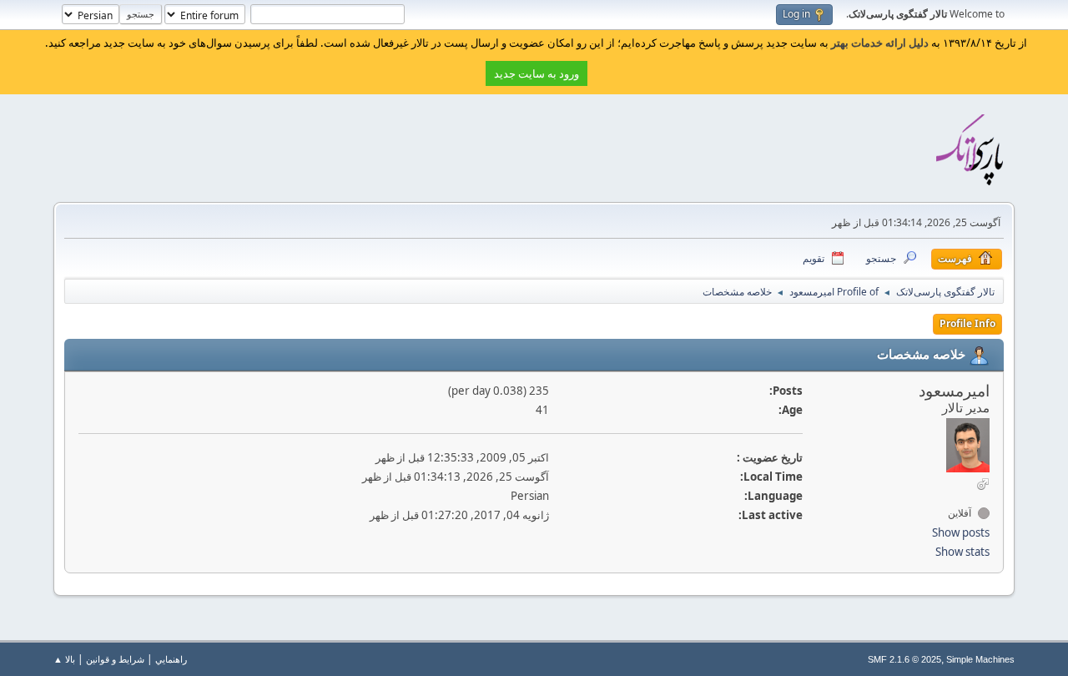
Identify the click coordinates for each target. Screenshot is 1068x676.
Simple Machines (980, 659)
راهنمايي (171, 659)
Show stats (962, 551)
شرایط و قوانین (115, 659)
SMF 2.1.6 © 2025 (904, 659)
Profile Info (967, 323)
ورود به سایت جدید (536, 73)
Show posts (961, 532)
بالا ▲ (64, 659)
